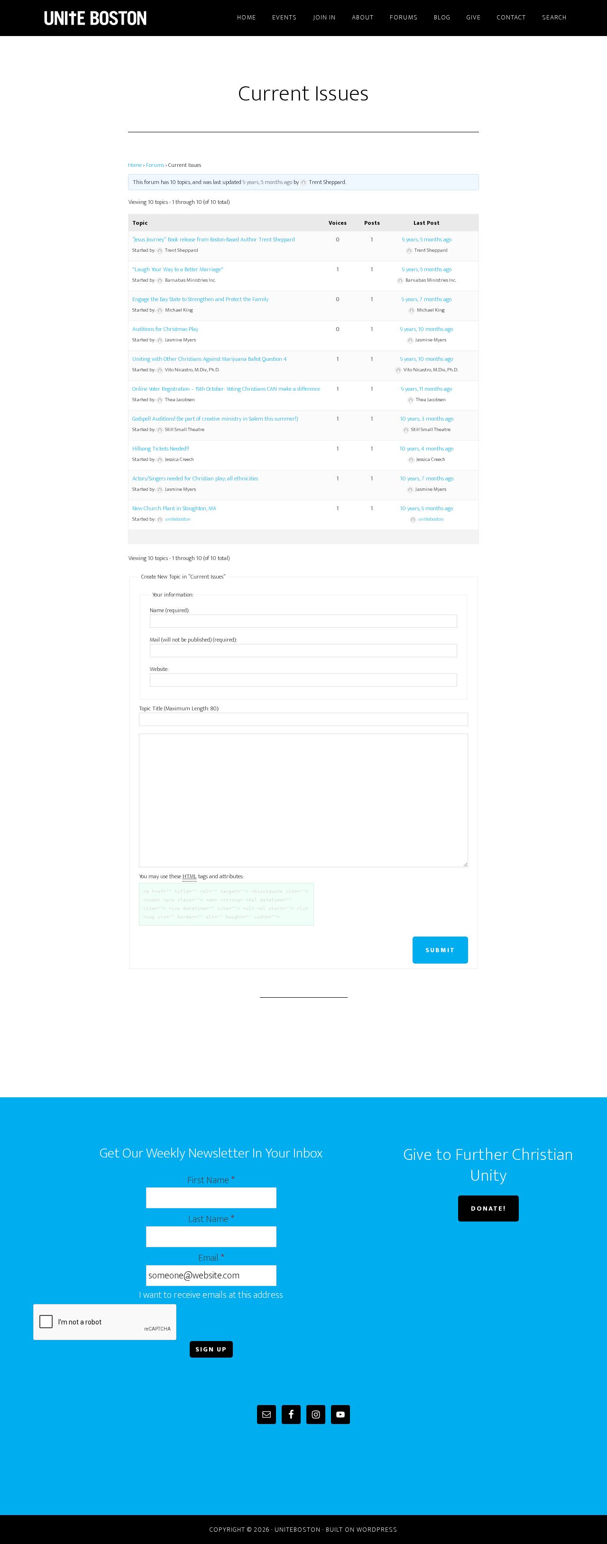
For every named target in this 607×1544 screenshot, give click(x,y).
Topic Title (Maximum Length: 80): (179, 708)
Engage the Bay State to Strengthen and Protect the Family (200, 299)
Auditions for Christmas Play (165, 329)
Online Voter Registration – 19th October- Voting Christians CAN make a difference (226, 389)
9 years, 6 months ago (267, 182)
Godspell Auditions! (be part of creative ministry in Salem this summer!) (215, 418)
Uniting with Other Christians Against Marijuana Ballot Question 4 (209, 359)
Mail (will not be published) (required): (193, 639)
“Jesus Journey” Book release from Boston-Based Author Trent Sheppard (213, 239)
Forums (155, 165)
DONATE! (488, 1208)
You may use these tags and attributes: (191, 876)
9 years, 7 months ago (426, 299)
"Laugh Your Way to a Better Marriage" (177, 269)
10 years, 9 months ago (426, 508)
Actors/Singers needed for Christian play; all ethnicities (195, 478)
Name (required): (169, 610)
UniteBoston (118, 18)
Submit (440, 950)
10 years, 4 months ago (426, 448)
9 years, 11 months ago (426, 389)
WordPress (377, 1529)
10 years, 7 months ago (426, 478)
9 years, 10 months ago (426, 329)
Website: (159, 669)
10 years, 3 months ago (426, 418)
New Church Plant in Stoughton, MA (174, 508)
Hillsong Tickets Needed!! (160, 448)
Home (135, 165)
